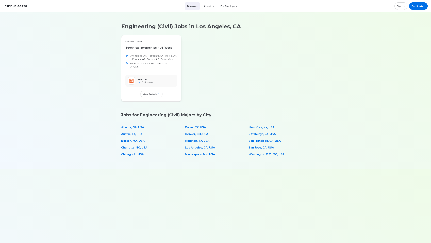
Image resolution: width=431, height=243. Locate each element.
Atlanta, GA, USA (132, 127)
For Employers (228, 6)
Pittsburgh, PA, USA (262, 134)
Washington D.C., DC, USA (266, 154)
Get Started (418, 6)
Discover (192, 6)
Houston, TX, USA (197, 140)
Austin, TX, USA (131, 134)
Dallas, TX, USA (195, 127)
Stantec (142, 79)
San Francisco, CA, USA (265, 140)
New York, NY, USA (261, 127)
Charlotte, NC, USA (134, 147)
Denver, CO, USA (196, 134)
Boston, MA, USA (133, 140)
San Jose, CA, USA (261, 147)
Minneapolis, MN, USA (200, 154)
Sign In (401, 6)
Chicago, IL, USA (132, 154)
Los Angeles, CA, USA (200, 147)
